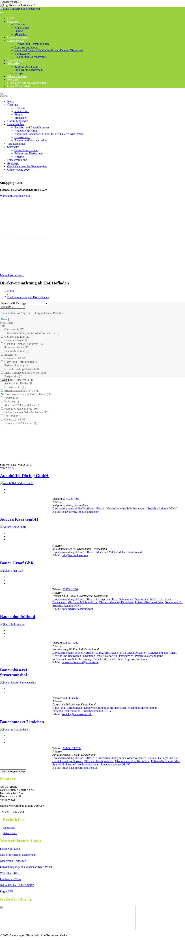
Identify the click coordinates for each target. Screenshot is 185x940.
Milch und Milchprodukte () (21, 405)
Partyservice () (13, 376)
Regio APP (6, 891)
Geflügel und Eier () (17, 336)
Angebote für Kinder (26, 47)
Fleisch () (11, 397)
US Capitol (37, 313)
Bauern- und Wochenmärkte (30, 56)
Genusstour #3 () (15, 358)
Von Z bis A (7, 467)
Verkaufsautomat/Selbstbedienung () (26, 412)
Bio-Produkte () (14, 415)
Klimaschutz (21, 27)
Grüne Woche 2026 (18, 86)
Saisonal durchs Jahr (26, 66)
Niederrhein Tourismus (13, 860)
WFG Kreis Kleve (10, 873)
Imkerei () (10, 354)
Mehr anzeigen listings (13, 771)
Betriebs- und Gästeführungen (31, 43)
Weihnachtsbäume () (16, 351)
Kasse (26, 195)
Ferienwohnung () (16, 365)
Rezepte (19, 156)
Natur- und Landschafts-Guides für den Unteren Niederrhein (48, 50)
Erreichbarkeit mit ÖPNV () (21, 390)
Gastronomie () (14, 329)
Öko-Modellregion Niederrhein (18, 854)
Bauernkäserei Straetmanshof (13, 672)
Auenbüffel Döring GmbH (24, 475)
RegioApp (13, 163)
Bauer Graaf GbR (17, 563)
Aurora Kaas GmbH (19, 519)
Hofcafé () (11, 401)
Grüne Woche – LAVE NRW (17, 885)
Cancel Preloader (10, 2)
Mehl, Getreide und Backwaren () (25, 372)
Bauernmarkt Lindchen (22, 722)
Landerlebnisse (15, 40)
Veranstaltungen (16, 143)
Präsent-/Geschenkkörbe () (21, 408)
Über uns (12, 21)
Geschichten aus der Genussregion (27, 166)
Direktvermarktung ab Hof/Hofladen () (27, 394)
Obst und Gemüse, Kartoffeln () (24, 343)
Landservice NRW (10, 879)
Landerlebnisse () (15, 340)
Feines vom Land (17, 159)
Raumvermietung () (16, 347)
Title (2, 325)
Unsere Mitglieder (17, 120)
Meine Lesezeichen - (12, 275)
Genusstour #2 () (15, 419)
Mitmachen (20, 117)
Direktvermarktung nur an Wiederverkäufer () (31, 333)
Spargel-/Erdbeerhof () (18, 379)
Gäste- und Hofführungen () (21, 361)
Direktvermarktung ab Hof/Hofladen (28, 297)
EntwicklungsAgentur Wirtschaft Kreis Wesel (26, 866)
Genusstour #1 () (15, 387)
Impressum (9, 827)
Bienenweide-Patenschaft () (20, 423)
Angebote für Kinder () (18, 383)
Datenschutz (10, 833)
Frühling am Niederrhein (28, 69)
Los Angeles (23, 313)
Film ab (18, 30)
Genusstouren (22, 53)
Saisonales (13, 63)
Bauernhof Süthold (17, 616)
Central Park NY (53, 313)
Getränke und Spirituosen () (21, 369)
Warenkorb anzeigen (11, 195)
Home (10, 101)
